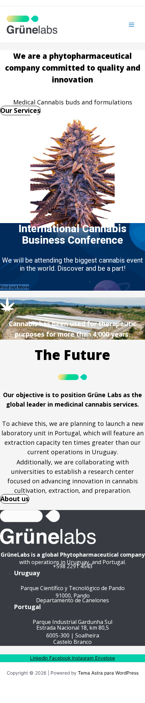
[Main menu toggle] (132, 25)
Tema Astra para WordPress (108, 673)
